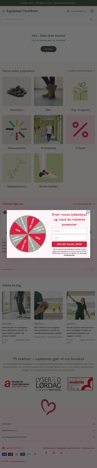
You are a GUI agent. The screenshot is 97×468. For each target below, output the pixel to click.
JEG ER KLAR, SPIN (69, 244)
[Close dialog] (88, 212)
